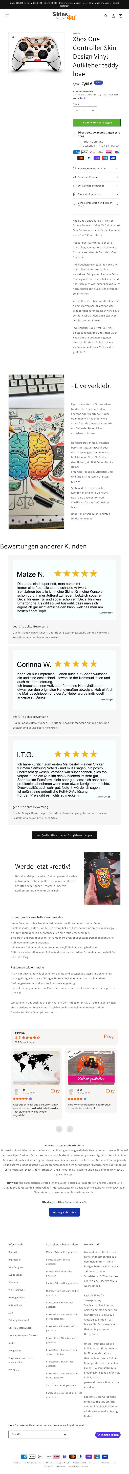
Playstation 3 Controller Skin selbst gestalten (62, 1375)
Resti (26, 1089)
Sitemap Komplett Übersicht (23, 1335)
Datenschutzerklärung (99, 1463)
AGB (10, 1312)
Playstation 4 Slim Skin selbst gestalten (62, 1340)
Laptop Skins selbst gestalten (62, 1283)
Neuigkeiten (15, 1350)
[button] (7, 16)
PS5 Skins (13, 1370)
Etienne (82, 1089)
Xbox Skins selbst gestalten (61, 1385)
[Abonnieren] (65, 1434)
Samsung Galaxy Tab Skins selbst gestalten (64, 1395)
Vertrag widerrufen (64, 1212)
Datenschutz (15, 1305)
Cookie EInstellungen (20, 1327)
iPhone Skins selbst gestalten (62, 1252)
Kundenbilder (15, 1274)
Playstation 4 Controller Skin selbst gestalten (62, 1352)
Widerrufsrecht (16, 1289)
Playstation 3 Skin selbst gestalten (59, 1363)
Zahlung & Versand (18, 1320)
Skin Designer (15, 1267)
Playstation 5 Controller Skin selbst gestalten (62, 1316)
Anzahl (76, 103)
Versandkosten (80, 98)
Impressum (14, 1259)
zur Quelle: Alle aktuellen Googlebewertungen (64, 835)
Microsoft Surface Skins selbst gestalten (62, 1293)
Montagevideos (16, 1297)
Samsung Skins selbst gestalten (58, 1261)
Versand (48, 1466)
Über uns (13, 1282)
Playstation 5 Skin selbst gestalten (59, 1304)
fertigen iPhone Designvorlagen (63, 978)
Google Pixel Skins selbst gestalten (59, 1273)
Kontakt (12, 1252)
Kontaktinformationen (78, 1466)
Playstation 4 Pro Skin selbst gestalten (61, 1328)
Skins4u (23, 1463)
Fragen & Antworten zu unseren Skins (20, 1360)
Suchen (12, 1343)
